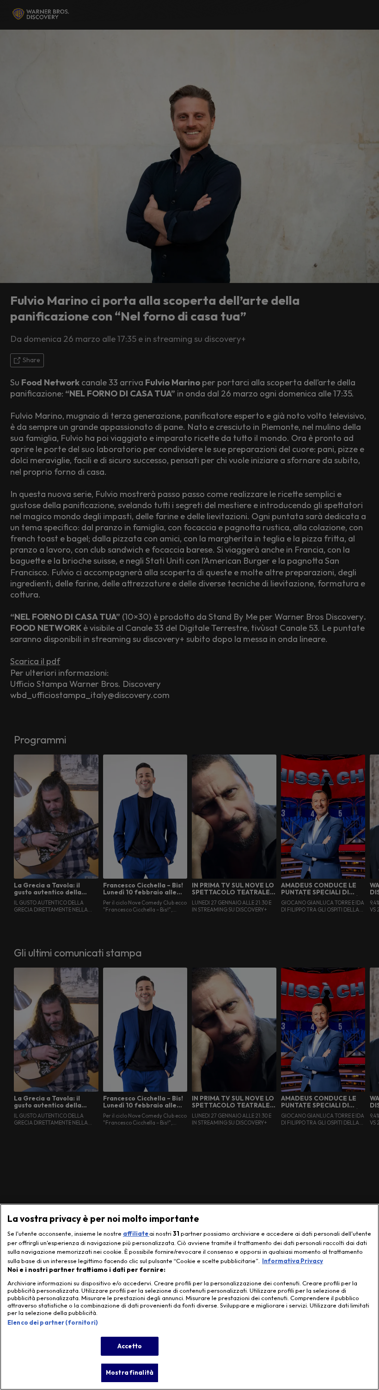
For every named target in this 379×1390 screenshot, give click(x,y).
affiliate (136, 1233)
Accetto (129, 1346)
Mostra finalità (129, 1372)
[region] (189, 1297)
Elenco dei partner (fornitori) (52, 1322)
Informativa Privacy (292, 1260)
